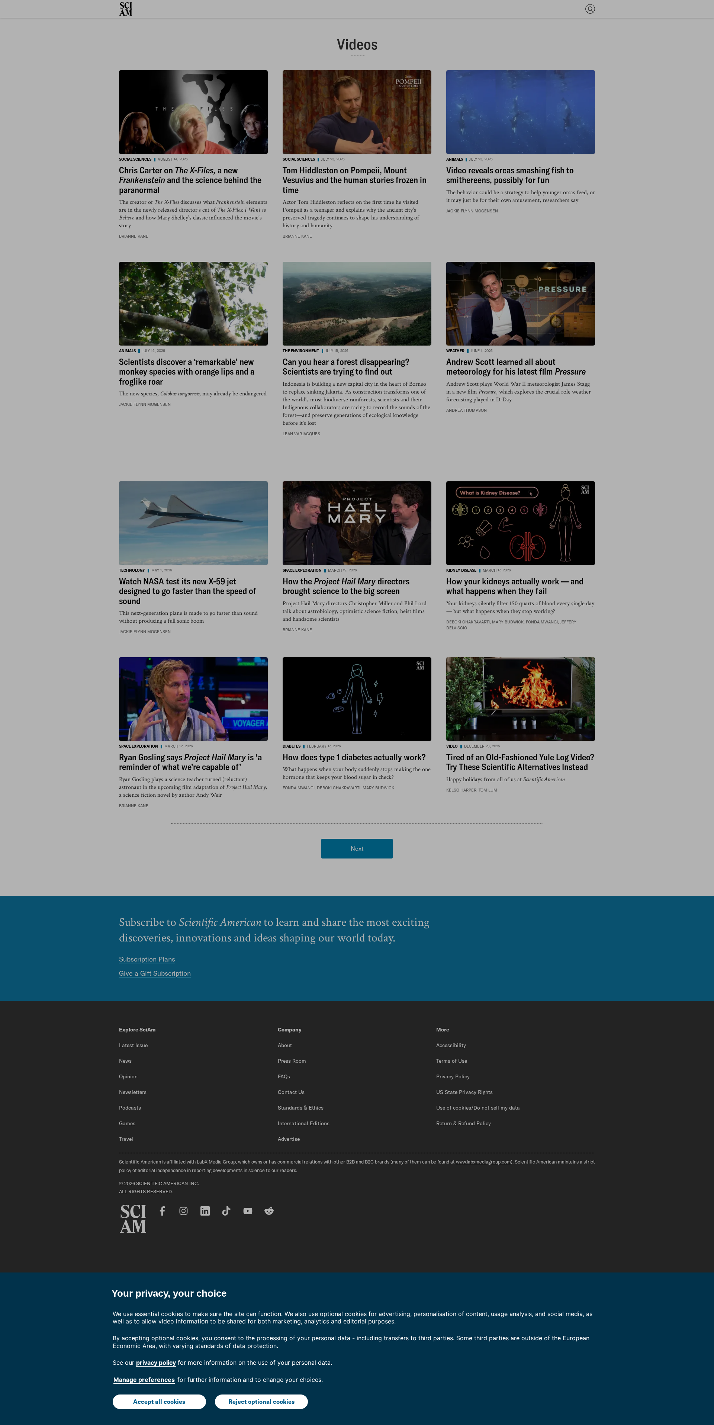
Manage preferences (144, 1379)
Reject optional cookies (261, 1401)
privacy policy (156, 1362)
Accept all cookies (159, 1401)
